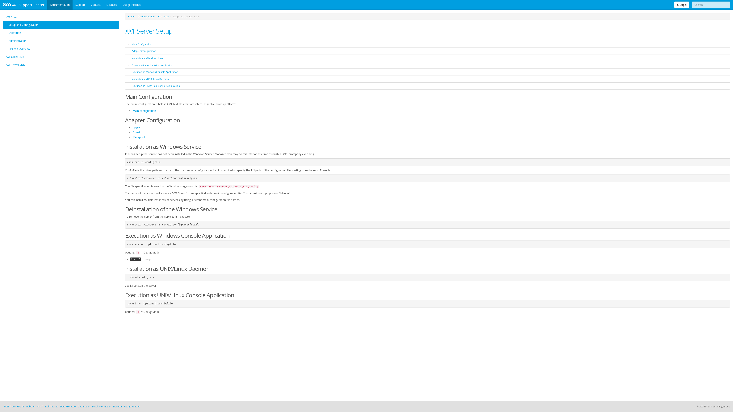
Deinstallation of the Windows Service (152, 65)
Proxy (136, 127)
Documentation (60, 4)
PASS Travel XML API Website (19, 406)
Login (683, 4)
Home (131, 16)
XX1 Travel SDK (15, 65)
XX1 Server (12, 17)
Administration (18, 41)
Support (80, 4)
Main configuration (144, 111)
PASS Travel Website (47, 406)
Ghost (136, 132)
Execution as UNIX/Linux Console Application (156, 86)
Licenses (111, 4)
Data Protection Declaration (75, 406)
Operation (15, 33)
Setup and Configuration (24, 25)
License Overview (19, 49)
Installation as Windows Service (148, 58)
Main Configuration (142, 44)
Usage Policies (132, 4)
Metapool (139, 137)
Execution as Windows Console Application (155, 72)
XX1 (27, 4)
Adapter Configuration (144, 51)
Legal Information (101, 406)
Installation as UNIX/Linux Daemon (150, 79)
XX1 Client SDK (15, 57)
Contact (96, 4)
